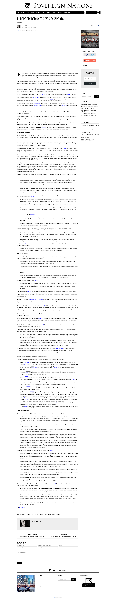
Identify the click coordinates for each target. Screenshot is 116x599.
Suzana (83, 125)
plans (25, 397)
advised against (59, 348)
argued (39, 318)
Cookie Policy (40, 586)
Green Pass (44, 127)
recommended (37, 103)
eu (32, 514)
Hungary (34, 299)
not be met (64, 105)
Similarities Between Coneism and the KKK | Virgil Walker (32, 536)
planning (27, 376)
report (65, 148)
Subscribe (90, 83)
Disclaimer (39, 584)
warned (23, 229)
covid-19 (28, 514)
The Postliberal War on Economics (89, 113)
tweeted (57, 135)
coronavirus (22, 514)
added (32, 196)
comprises (34, 367)
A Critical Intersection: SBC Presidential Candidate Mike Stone (63, 536)
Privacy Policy (40, 581)
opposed (28, 399)
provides (28, 386)
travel (53, 514)
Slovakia (41, 299)
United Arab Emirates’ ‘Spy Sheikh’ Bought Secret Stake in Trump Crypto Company (88, 110)
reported (32, 214)
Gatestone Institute (23, 507)
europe (36, 514)
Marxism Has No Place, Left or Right (89, 104)
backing (55, 367)
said (28, 176)
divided (69, 94)
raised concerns (26, 244)
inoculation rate (37, 105)
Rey (83, 129)
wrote (55, 392)
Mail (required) (41, 545)
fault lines (43, 94)
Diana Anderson (85, 139)
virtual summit (36, 97)
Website (60, 545)
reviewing (27, 362)
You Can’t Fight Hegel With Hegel (91, 129)
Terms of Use (40, 582)
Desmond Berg (25, 26)
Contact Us (39, 588)
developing (28, 371)
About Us (39, 579)
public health (48, 514)
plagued (51, 99)
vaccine (58, 514)
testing (26, 372)
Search (96, 96)
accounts (32, 391)
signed (28, 313)
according (72, 111)
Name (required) (20, 545)
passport (41, 514)
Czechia (30, 299)
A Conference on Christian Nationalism (90, 106)
